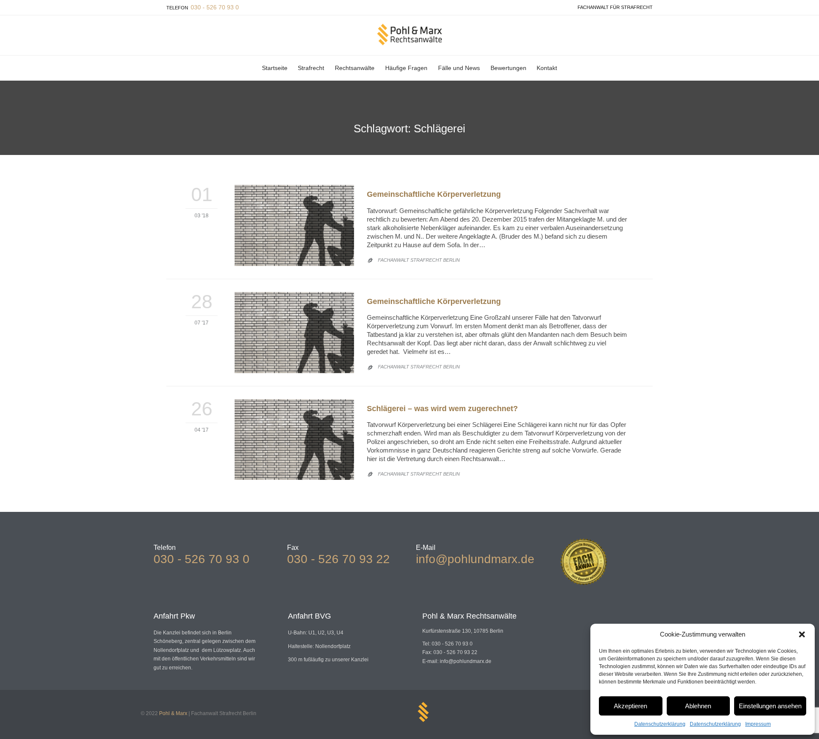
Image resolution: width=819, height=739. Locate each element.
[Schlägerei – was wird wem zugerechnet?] (294, 439)
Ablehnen (698, 706)
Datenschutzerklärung (659, 724)
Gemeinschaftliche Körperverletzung (434, 194)
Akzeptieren (630, 706)
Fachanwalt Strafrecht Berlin (419, 260)
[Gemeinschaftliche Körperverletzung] (294, 225)
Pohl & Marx (173, 713)
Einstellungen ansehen (770, 706)
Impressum (758, 724)
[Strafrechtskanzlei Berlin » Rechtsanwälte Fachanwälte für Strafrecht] (409, 34)
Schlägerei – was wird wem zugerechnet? (442, 408)
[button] (802, 634)
